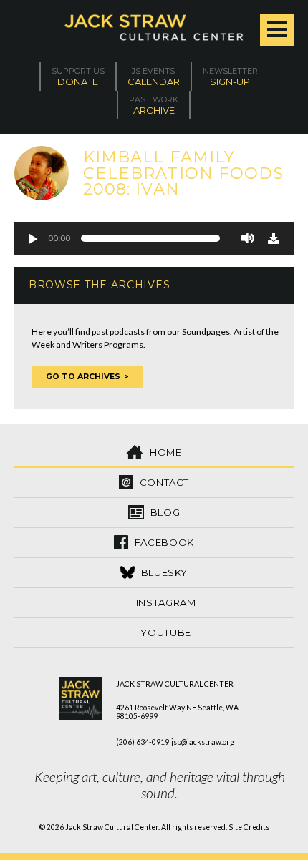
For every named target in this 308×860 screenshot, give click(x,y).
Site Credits (248, 827)
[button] (32, 238)
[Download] (273, 238)
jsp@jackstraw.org (202, 742)
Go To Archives (83, 376)
